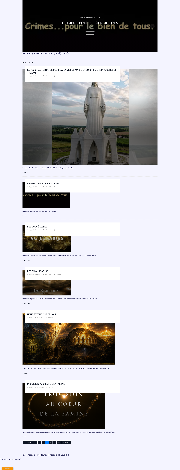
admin (31, 317)
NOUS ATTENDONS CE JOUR (42, 314)
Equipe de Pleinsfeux (34, 76)
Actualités (84, 18)
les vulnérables (37, 226)
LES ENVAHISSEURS (37, 271)
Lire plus (25, 172)
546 (59, 442)
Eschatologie (94, 18)
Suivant (65, 442)
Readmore (90, 33)
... (39, 442)
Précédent (29, 442)
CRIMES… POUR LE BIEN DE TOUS (90, 22)
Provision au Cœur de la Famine (46, 384)
